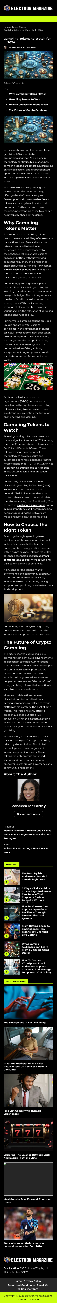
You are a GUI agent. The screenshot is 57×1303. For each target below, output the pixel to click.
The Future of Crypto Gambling (28, 110)
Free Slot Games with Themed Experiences (28, 1090)
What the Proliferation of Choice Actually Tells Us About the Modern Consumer (28, 1043)
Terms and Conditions (21, 1285)
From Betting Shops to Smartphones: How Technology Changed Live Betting (12, 931)
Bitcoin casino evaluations (20, 269)
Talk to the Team (28, 1289)
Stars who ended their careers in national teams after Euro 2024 (28, 1223)
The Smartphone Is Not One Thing (28, 1002)
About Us (42, 1285)
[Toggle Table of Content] (6, 89)
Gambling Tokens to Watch (25, 99)
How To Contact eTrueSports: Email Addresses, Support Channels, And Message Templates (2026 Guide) (12, 967)
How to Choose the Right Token (28, 104)
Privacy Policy (32, 1281)
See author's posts (28, 814)
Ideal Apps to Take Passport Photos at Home (28, 1179)
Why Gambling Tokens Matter (27, 94)
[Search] (49, 19)
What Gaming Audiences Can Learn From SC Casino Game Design (12, 949)
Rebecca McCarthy (16, 47)
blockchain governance (31, 505)
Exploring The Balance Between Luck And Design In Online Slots (28, 1134)
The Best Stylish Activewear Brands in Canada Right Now (12, 877)
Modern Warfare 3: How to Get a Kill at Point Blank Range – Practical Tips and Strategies (27, 832)
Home (18, 1281)
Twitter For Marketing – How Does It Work (26, 848)
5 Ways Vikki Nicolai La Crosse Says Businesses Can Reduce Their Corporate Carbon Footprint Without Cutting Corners (12, 895)
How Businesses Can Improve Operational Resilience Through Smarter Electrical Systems (12, 913)
